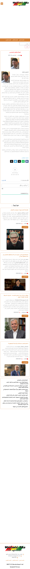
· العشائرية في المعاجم (22, 380)
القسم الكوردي (8, 560)
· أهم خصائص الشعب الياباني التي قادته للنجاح (17, 395)
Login (3, 180)
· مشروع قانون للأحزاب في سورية (20, 406)
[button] (2, 3)
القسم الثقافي (15, 560)
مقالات (19, 55)
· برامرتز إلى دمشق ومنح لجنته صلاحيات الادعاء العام (16, 401)
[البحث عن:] (24, 43)
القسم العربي (21, 560)
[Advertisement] (15, 23)
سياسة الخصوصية (15, 567)
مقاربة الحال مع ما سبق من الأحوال (19, 210)
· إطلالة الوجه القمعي (23, 393)
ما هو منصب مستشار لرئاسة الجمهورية (18, 343)
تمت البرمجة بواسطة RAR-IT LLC (15, 564)
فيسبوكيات (24, 312)
